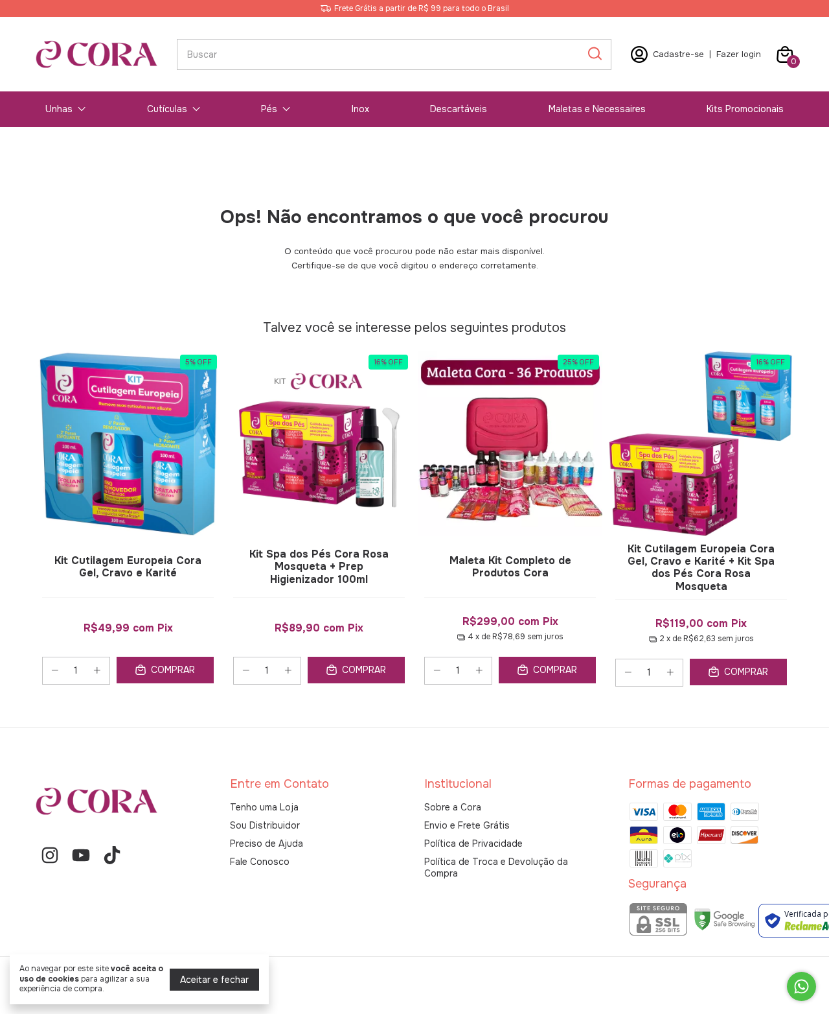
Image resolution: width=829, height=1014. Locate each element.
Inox (360, 109)
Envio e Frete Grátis (467, 825)
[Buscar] (594, 53)
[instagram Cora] (50, 855)
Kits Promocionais (745, 109)
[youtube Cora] (81, 855)
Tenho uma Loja (264, 807)
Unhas (59, 109)
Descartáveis (458, 109)
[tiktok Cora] (112, 855)
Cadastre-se (678, 54)
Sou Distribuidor (265, 825)
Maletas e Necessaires (597, 109)
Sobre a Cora (452, 807)
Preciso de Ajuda (266, 843)
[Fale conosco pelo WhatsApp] (801, 986)
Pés (269, 109)
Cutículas (167, 109)
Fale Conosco (260, 861)
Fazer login (738, 54)
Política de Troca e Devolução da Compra (496, 867)
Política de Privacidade (473, 843)
